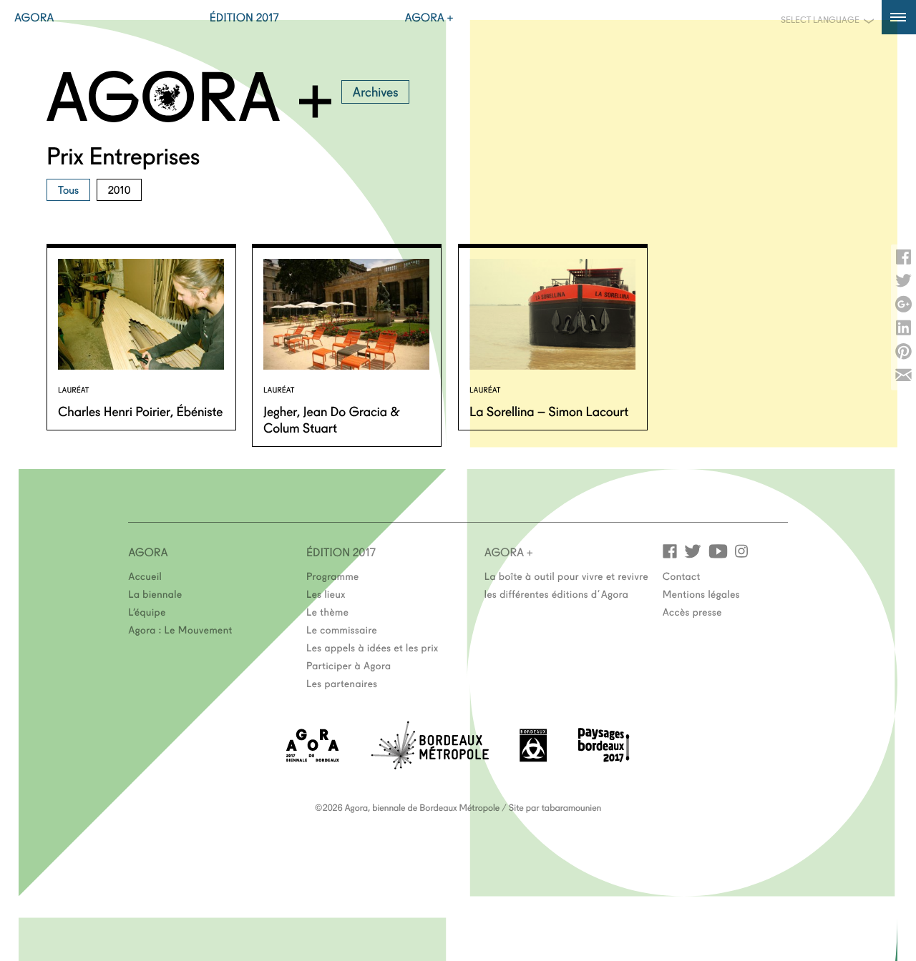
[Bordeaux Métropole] (430, 764)
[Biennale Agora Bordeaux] (312, 757)
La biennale (155, 593)
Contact (682, 575)
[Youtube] (718, 550)
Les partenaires (342, 683)
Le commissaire (341, 629)
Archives (376, 91)
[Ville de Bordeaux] (533, 757)
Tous (68, 189)
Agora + (429, 17)
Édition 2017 (244, 17)
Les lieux (326, 593)
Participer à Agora (348, 665)
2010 (119, 189)
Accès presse (692, 611)
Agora (34, 17)
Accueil (145, 575)
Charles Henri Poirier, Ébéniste (140, 410)
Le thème (327, 611)
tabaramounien (571, 807)
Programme (332, 575)
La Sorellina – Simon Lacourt (548, 410)
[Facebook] (670, 550)
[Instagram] (741, 550)
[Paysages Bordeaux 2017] (604, 757)
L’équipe (147, 611)
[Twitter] (692, 550)
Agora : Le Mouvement (180, 629)
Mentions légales (701, 593)
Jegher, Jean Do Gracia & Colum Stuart (331, 418)
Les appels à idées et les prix (372, 647)
